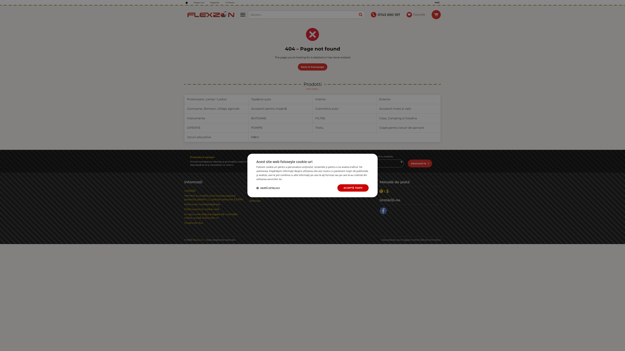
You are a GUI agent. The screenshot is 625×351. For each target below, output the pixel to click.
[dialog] (312, 175)
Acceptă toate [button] (353, 187)
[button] (268, 188)
